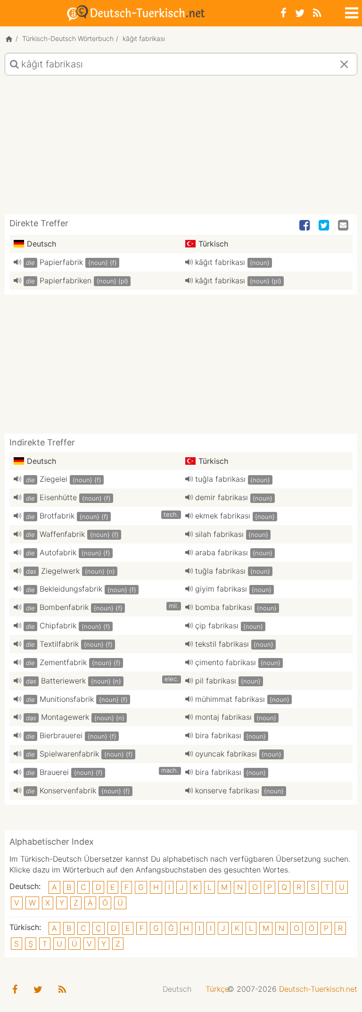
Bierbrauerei (61, 735)
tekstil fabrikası (222, 644)
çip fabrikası (217, 625)
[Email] (344, 225)
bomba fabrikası (223, 607)
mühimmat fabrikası (230, 699)
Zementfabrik (63, 662)
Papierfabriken (65, 280)
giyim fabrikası (221, 588)
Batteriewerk (63, 680)
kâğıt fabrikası (220, 262)
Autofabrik (58, 552)
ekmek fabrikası (222, 515)
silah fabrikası (219, 534)
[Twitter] (300, 13)
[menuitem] (177, 989)
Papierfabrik (61, 262)
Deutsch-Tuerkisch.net (318, 989)
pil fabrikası (215, 680)
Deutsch (177, 989)
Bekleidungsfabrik (71, 588)
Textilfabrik (59, 644)
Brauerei (54, 772)
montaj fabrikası (223, 717)
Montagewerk (65, 717)
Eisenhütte (58, 497)
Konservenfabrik (68, 790)
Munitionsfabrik (67, 699)
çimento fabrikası (225, 662)
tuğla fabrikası (220, 479)
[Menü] (351, 11)
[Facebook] (283, 13)
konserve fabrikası (227, 790)
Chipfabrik (58, 625)
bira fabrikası (218, 735)
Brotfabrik (57, 515)
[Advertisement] (181, 148)
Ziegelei (53, 479)
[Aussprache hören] (17, 262)
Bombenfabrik (64, 607)
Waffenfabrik (62, 534)
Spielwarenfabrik (69, 753)
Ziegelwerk (60, 571)
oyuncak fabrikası (226, 753)
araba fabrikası (221, 552)
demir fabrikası (221, 497)
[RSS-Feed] (317, 13)
